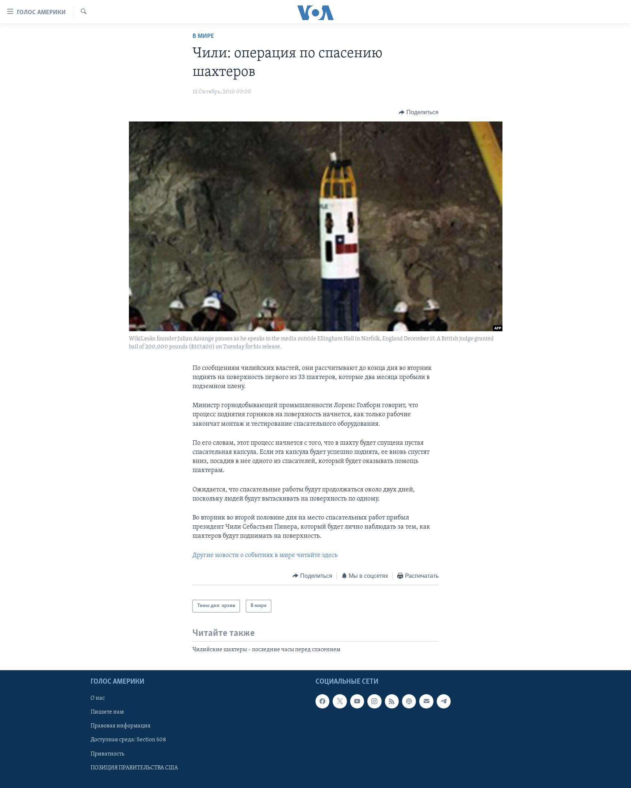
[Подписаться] (426, 701)
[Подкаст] (409, 701)
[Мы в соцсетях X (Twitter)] (340, 701)
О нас (98, 698)
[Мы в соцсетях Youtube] (357, 701)
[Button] (419, 112)
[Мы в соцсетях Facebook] (322, 701)
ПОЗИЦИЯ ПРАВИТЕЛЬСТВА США (134, 768)
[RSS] (392, 701)
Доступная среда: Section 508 (128, 740)
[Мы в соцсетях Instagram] (374, 701)
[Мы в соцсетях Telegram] (444, 701)
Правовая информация (120, 726)
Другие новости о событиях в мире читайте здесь (265, 555)
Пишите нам (107, 712)
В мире (203, 36)
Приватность (107, 754)
